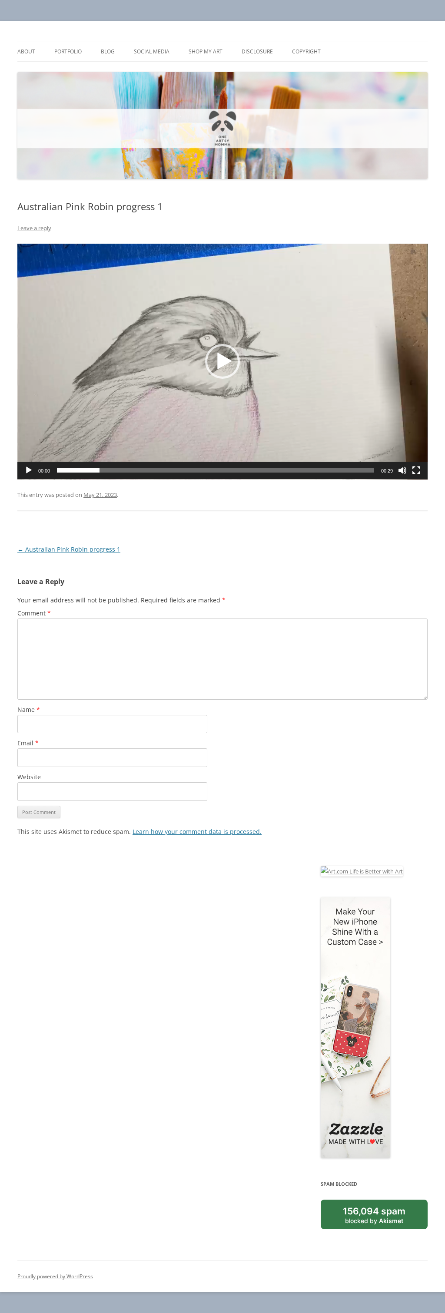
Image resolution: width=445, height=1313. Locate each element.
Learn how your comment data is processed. (197, 831)
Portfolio (68, 51)
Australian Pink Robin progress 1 (68, 549)
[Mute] (402, 470)
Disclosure (257, 51)
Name (28, 709)
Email (28, 743)
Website (29, 777)
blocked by (374, 1215)
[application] (222, 362)
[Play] (28, 470)
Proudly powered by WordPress (55, 1276)
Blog (108, 51)
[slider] (215, 470)
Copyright (306, 51)
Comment (34, 613)
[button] (222, 361)
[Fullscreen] (416, 470)
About (26, 51)
